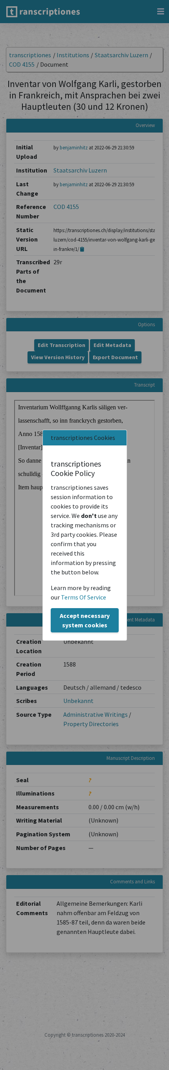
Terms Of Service (83, 597)
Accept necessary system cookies (85, 620)
